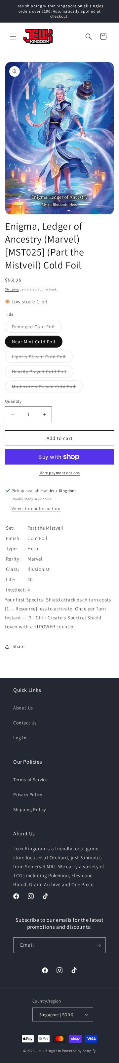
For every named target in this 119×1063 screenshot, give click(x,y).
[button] (13, 36)
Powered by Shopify (79, 1050)
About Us (23, 708)
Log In (20, 738)
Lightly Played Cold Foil (42, 358)
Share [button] (19, 646)
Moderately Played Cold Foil (47, 387)
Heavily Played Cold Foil (42, 372)
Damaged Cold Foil (37, 328)
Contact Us (25, 723)
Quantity (13, 401)
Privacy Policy (27, 794)
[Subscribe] (98, 945)
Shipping (12, 289)
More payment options (59, 472)
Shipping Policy (29, 809)
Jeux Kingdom (49, 1050)
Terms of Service (30, 780)
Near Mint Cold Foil (34, 342)
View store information (36, 508)
